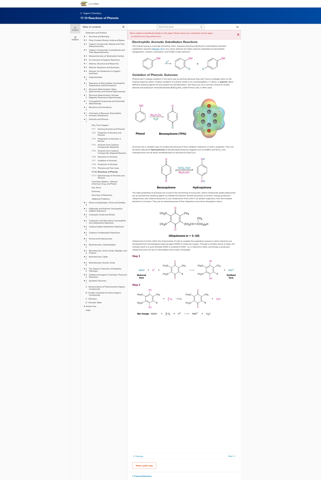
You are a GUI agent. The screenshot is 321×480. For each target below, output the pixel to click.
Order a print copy (144, 465)
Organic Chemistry (92, 13)
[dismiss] (238, 34)
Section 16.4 (158, 49)
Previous (139, 456)
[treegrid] (103, 171)
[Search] (201, 27)
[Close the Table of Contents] (123, 26)
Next (230, 456)
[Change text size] (237, 27)
